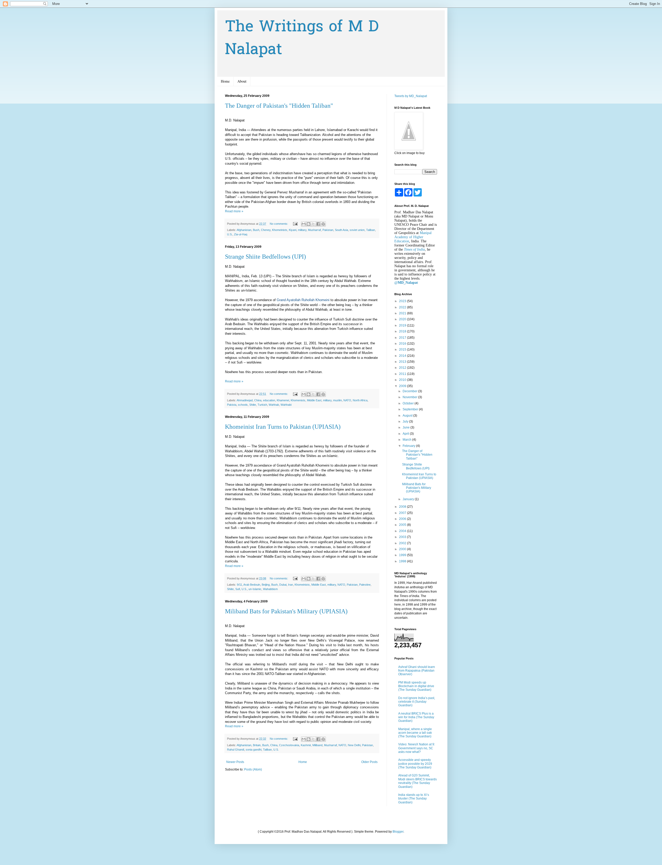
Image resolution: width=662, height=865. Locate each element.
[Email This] (303, 224)
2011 (403, 374)
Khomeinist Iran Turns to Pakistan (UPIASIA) (283, 426)
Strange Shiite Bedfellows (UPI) (265, 256)
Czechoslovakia (289, 745)
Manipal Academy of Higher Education (413, 237)
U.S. (229, 234)
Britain (257, 745)
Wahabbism (270, 589)
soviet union (357, 229)
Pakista (231, 404)
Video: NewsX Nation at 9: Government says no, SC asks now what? (416, 748)
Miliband (317, 745)
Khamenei (283, 400)
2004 (403, 531)
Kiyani (292, 229)
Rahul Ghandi (235, 749)
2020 (403, 319)
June (406, 427)
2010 (403, 380)
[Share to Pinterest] (323, 224)
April (406, 433)
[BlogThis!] (308, 224)
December (410, 391)
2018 (403, 331)
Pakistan (327, 229)
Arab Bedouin (251, 584)
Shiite (252, 404)
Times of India (414, 249)
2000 (403, 549)
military (302, 229)
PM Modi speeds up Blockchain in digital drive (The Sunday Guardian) (416, 686)
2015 (403, 349)
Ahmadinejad (245, 400)
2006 (403, 519)
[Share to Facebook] (318, 224)
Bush (256, 229)
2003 (403, 537)
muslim (337, 400)
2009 (403, 386)
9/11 (239, 584)
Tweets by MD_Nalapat (410, 96)
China (257, 400)
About (241, 81)
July (406, 421)
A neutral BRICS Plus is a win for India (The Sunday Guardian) (416, 717)
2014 (403, 356)
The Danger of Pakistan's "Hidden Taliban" (279, 105)
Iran (290, 584)
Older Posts (369, 762)
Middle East (314, 400)
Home (225, 81)
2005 (403, 525)
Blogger (398, 831)
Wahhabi (286, 404)
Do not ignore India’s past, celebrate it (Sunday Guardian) (416, 701)
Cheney (265, 229)
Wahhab (274, 404)
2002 (403, 543)
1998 (403, 561)
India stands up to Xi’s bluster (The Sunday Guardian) (413, 798)
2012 (403, 367)
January (409, 499)
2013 (403, 362)
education (269, 400)
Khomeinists (279, 229)
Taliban (370, 229)
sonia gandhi (253, 749)
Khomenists (298, 400)
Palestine (365, 584)
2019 (403, 325)
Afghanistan (244, 229)
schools (243, 404)
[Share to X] (313, 224)
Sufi (237, 589)
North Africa (360, 400)
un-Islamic (255, 589)
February (409, 446)
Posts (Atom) (253, 769)
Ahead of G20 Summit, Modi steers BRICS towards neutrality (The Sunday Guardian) (417, 781)
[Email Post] (295, 223)
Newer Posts (235, 762)
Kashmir (306, 745)
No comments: (279, 223)
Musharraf (314, 229)
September (411, 409)
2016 (403, 343)
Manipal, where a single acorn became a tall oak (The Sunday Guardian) (415, 732)
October (409, 403)
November (410, 397)
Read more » (234, 211)
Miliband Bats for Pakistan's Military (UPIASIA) (286, 611)
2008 (403, 506)
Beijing (266, 584)
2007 (403, 513)
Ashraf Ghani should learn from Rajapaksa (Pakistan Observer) (416, 670)
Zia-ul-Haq (240, 234)
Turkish (262, 404)
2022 (403, 307)
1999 (403, 555)
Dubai (283, 584)
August (408, 415)
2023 (403, 301)
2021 (403, 313)
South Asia (341, 229)
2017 (403, 337)
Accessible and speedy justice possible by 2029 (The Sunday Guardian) (415, 763)
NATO (347, 400)
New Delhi (354, 745)
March (407, 439)
